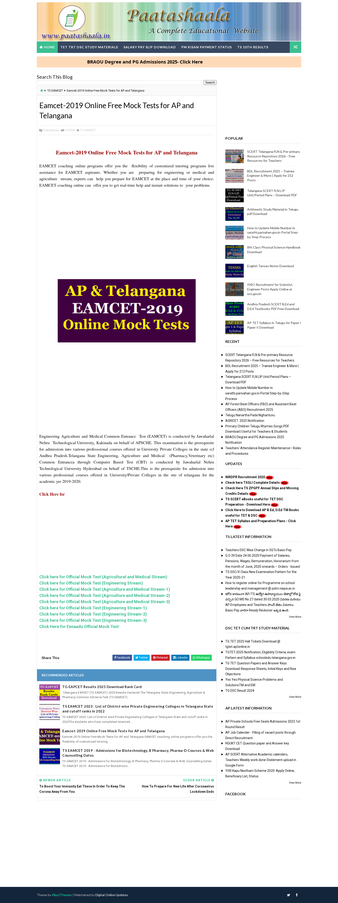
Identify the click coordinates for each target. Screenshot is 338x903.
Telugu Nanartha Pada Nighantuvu (250, 415)
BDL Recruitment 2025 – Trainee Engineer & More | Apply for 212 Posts (270, 175)
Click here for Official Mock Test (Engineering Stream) (91, 583)
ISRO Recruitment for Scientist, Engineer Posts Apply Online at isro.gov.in (270, 289)
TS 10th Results (252, 47)
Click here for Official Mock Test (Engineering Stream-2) (93, 614)
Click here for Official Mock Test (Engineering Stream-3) (93, 620)
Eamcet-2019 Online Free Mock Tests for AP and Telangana (113, 731)
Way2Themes (62, 895)
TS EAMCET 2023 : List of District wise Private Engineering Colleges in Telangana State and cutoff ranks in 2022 (137, 708)
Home (49, 47)
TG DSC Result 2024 (239, 690)
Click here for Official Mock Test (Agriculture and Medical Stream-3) (104, 601)
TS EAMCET (55, 90)
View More (295, 616)
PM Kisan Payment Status (206, 47)
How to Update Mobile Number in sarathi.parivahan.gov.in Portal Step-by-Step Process (273, 232)
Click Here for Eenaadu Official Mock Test (79, 626)
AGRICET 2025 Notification (244, 421)
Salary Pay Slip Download (149, 47)
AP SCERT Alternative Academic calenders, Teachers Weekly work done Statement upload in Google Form (260, 759)
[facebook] (296, 894)
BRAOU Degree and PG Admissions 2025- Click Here (126, 62)
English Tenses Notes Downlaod (270, 266)
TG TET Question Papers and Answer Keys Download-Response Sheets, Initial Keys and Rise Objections (260, 668)
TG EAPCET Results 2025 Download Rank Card (102, 687)
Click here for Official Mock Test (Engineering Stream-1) (93, 607)
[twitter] (288, 894)
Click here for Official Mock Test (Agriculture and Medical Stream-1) (104, 589)
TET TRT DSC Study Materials (89, 47)
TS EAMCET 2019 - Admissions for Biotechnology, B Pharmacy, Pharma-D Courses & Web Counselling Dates (138, 752)
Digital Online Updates (111, 895)
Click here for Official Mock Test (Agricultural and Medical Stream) (103, 576)
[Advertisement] (126, 226)
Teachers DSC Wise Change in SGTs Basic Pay (258, 550)
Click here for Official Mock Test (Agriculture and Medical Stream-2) (104, 595)
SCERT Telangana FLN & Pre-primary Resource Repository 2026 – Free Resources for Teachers (273, 156)
